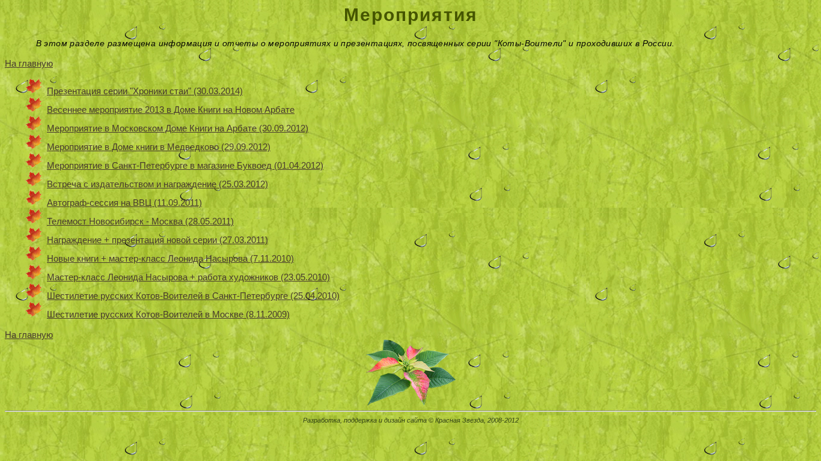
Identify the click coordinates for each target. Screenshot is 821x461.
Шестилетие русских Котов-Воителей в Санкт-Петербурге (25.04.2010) (193, 296)
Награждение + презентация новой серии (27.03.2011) (157, 240)
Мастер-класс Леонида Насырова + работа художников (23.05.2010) (188, 277)
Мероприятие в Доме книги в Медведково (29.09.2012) (158, 147)
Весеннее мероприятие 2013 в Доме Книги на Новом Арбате (171, 109)
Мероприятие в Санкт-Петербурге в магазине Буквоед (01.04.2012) (185, 165)
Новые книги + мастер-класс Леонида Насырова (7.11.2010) (170, 258)
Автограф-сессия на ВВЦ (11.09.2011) (124, 202)
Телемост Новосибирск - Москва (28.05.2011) (140, 221)
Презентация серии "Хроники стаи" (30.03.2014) (145, 91)
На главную (29, 63)
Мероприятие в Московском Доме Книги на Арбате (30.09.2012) (177, 128)
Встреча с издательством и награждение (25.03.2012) (157, 184)
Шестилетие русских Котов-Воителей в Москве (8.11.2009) (168, 314)
